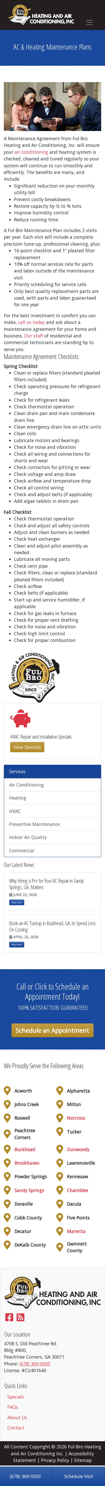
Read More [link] (16, 902)
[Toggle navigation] (89, 22)
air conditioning (31, 152)
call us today (31, 322)
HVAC (15, 811)
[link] (76, 1118)
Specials (15, 1397)
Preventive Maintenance (34, 824)
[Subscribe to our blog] (20, 1319)
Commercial (21, 850)
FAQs (12, 1407)
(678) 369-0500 (25, 1476)
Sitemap (83, 1460)
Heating (17, 798)
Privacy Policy (55, 1460)
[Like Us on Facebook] (9, 1319)
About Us (17, 1417)
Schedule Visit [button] (78, 1476)
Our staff (33, 336)
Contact (15, 1428)
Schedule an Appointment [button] (52, 1030)
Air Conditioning (26, 785)
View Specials (27, 747)
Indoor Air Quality (28, 837)
